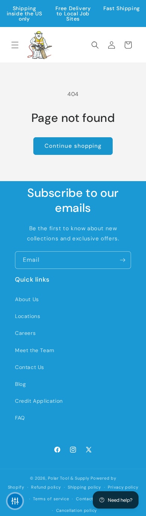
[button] (15, 45)
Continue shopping (73, 146)
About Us (27, 299)
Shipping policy (84, 487)
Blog (20, 384)
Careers (25, 333)
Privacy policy (123, 487)
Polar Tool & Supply (68, 478)
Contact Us (29, 367)
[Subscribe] (122, 260)
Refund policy (46, 487)
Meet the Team (34, 350)
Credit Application (39, 401)
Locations (27, 316)
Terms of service (51, 498)
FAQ (20, 417)
